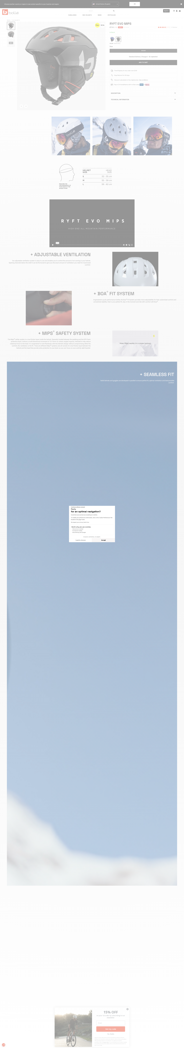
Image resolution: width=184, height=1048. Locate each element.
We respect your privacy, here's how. (80, 522)
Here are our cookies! (77, 529)
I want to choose (80, 540)
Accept (103, 540)
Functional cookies (77, 530)
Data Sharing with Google (79, 532)
